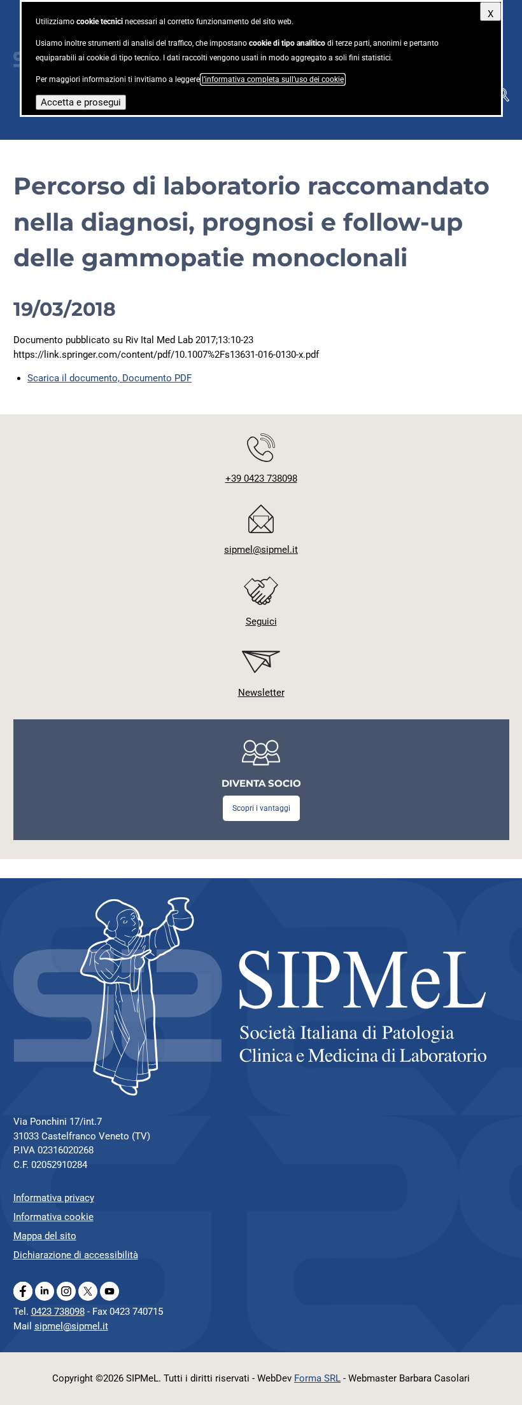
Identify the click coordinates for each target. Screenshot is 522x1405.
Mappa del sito (44, 1236)
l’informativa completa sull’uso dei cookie (273, 79)
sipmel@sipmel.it (71, 1326)
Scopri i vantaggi (261, 808)
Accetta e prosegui (81, 102)
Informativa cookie (53, 1217)
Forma (317, 1378)
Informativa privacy (53, 1198)
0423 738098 (58, 1311)
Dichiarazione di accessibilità (75, 1255)
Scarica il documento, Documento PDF (109, 378)
